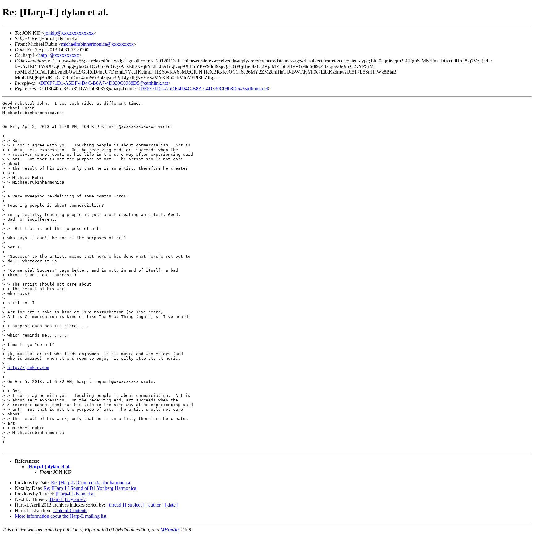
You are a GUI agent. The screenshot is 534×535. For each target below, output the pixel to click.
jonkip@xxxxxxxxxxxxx (69, 33)
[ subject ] (134, 504)
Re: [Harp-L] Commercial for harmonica (90, 482)
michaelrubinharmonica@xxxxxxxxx (97, 44)
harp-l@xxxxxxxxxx (58, 55)
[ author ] (154, 504)
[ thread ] (115, 504)
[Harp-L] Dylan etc (67, 499)
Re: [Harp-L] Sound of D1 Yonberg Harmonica (90, 488)
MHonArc (170, 529)
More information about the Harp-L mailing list (60, 516)
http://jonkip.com (28, 367)
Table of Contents (70, 510)
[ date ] (171, 504)
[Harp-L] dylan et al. (48, 466)
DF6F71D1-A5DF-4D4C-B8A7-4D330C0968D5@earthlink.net (104, 83)
